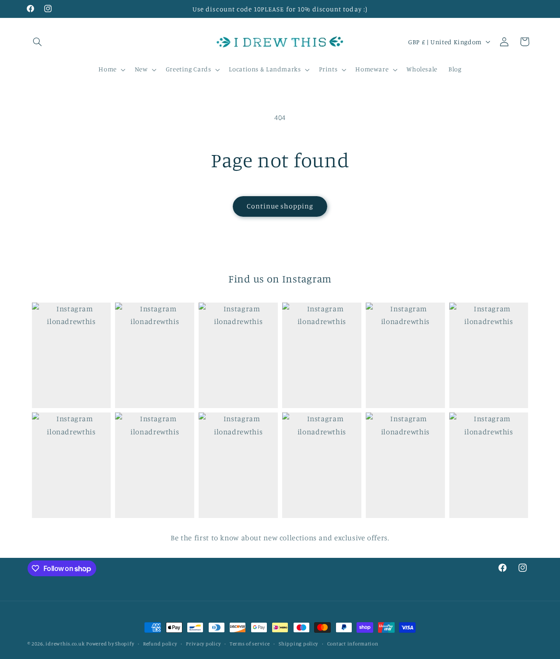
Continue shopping (280, 206)
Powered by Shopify (110, 644)
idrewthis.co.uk (65, 644)
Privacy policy (203, 644)
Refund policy (160, 644)
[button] (38, 42)
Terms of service (250, 644)
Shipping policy (298, 644)
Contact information (352, 644)
